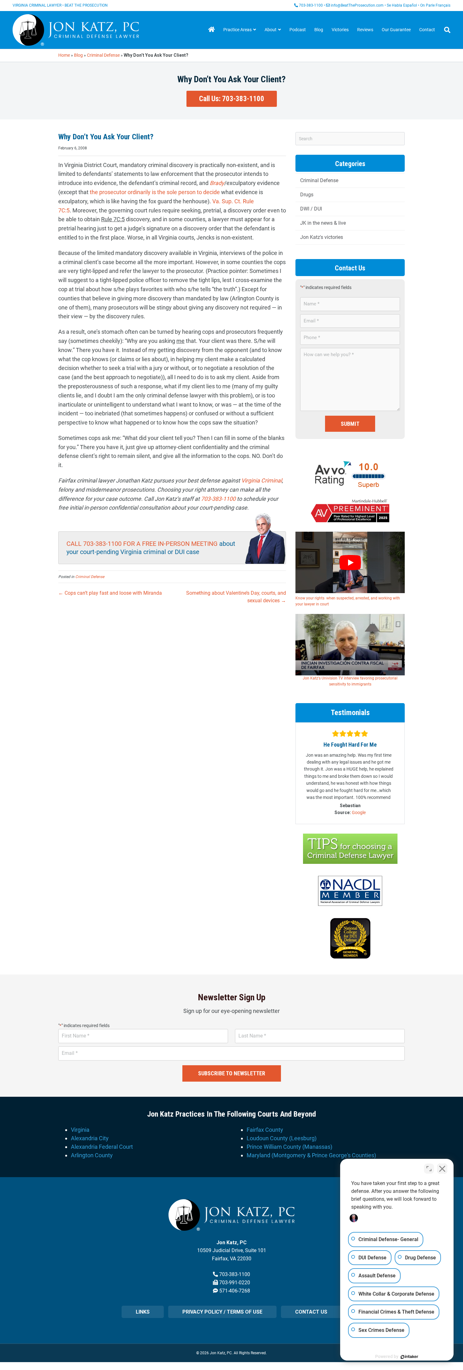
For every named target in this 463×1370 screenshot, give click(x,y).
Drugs (306, 195)
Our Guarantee (396, 29)
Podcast (297, 29)
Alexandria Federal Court (102, 1146)
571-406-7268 (234, 1291)
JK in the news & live (323, 223)
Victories (340, 29)
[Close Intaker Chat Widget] (442, 1169)
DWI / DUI (311, 209)
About (271, 29)
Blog (318, 29)
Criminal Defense (103, 55)
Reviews (365, 29)
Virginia (80, 1129)
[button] (231, 99)
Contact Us (311, 1312)
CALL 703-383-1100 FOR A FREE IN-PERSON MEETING (142, 543)
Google (359, 812)
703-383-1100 (311, 5)
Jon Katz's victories (321, 237)
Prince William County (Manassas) (289, 1146)
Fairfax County (265, 1129)
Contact (427, 29)
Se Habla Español (402, 5)
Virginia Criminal (261, 480)
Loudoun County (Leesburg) (282, 1138)
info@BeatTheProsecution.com (357, 5)
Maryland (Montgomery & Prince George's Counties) (311, 1155)
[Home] (211, 30)
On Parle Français (435, 5)
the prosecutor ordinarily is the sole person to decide (155, 192)
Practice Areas (237, 29)
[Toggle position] (429, 1169)
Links (143, 1312)
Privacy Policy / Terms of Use (222, 1312)
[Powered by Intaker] (409, 1357)
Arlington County (92, 1155)
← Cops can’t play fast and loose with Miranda (110, 593)
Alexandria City (90, 1138)
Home (64, 55)
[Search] (444, 30)
